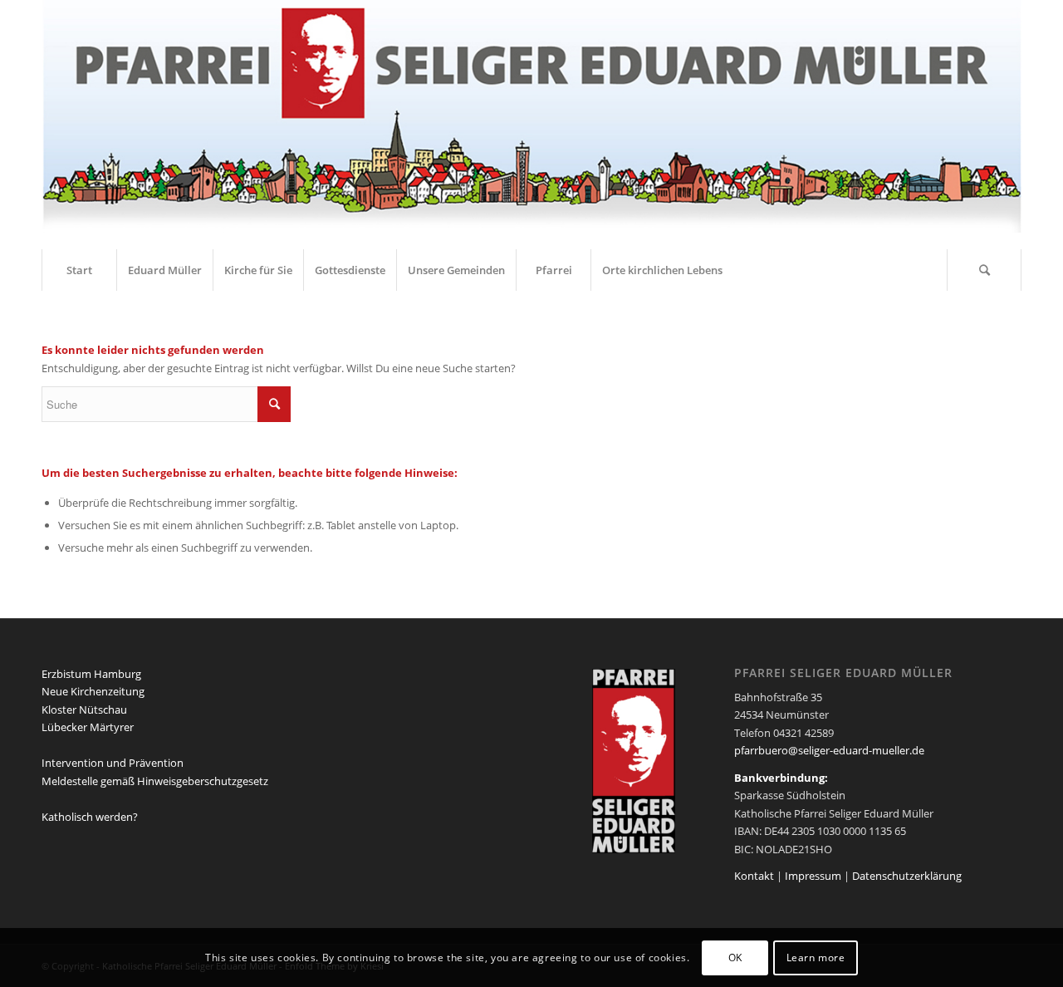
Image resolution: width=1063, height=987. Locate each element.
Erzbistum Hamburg (91, 673)
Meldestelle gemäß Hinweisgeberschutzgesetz (155, 780)
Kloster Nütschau (84, 709)
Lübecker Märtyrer (88, 726)
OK (735, 957)
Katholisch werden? (90, 816)
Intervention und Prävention (113, 762)
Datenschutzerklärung (907, 875)
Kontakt (754, 875)
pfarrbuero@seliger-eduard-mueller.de (829, 750)
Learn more (815, 957)
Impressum (813, 875)
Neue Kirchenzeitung (93, 691)
